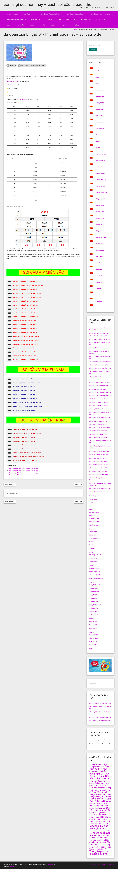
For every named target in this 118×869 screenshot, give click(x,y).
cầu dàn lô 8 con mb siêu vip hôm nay (100, 395)
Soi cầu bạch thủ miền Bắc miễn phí (99, 842)
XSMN (67, 19)
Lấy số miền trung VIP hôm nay (100, 14)
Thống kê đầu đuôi (100, 199)
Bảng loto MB (93, 621)
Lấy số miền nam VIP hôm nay (15, 19)
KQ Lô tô (53, 25)
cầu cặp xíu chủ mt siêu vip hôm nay (99, 427)
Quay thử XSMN (99, 288)
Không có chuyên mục (99, 834)
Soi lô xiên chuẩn (101, 844)
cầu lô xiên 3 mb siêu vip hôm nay (98, 402)
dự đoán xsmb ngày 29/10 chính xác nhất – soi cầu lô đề (23, 470)
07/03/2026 (13, 65)
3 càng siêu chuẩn (98, 770)
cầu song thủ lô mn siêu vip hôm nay (99, 488)
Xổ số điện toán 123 (100, 160)
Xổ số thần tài (99, 167)
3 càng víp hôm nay (99, 772)
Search (93, 49)
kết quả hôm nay (100, 90)
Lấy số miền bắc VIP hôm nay (76, 14)
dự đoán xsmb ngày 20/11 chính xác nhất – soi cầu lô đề (23, 474)
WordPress (50, 864)
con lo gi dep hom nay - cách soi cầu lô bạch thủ (33, 65)
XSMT (75, 19)
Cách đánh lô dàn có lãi (100, 800)
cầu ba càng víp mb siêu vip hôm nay (99, 336)
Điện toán (21, 25)
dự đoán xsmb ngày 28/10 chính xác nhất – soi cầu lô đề (23, 468)
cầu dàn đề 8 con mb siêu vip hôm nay (100, 368)
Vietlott (8, 25)
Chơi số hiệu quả (35, 19)
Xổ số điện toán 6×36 (95, 555)
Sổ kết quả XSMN (100, 103)
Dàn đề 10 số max (103, 823)
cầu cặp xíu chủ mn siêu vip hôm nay (99, 468)
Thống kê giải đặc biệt (98, 849)
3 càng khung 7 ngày (98, 764)
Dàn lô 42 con (99, 819)
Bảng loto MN (93, 625)
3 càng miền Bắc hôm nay (99, 768)
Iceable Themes (13, 866)
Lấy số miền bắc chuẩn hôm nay (51, 14)
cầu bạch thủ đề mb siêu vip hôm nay (100, 339)
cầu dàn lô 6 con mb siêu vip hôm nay (100, 392)
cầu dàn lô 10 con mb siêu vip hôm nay (100, 382)
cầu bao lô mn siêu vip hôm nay (98, 461)
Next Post (78, 484)
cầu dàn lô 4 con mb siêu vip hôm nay (100, 385)
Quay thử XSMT (99, 295)
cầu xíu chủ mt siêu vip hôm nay (98, 454)
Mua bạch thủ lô (99, 840)
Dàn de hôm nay (99, 811)
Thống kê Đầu (99, 224)
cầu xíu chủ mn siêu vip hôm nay (98, 492)
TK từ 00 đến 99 (99, 256)
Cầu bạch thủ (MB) (100, 173)
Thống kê (98, 147)
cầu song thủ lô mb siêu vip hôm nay (99, 417)
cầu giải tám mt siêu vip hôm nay (98, 434)
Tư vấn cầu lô (49, 19)
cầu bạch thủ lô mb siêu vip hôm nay (99, 348)
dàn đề (101, 821)
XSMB (59, 19)
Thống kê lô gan (100, 205)
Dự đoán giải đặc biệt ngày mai (98, 827)
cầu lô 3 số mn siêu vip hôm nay (98, 464)
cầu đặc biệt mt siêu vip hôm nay (98, 431)
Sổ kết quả (99, 19)
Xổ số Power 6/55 (94, 538)
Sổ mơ (97, 307)
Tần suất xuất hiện (100, 250)
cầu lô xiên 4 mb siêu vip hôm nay (98, 405)
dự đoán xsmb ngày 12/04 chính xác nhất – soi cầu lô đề (23, 472)
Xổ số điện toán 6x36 (101, 154)
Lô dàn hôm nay (101, 835)
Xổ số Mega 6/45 (94, 535)
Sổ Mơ (77, 25)
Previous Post (9, 484)
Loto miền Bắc (99, 263)
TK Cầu (32, 25)
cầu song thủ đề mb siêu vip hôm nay (100, 409)
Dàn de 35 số (101, 810)
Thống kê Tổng (99, 243)
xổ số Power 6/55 (100, 128)
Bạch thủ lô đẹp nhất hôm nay (100, 789)
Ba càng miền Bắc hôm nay (99, 777)
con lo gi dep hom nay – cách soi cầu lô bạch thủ (47, 4)
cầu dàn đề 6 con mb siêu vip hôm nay (100, 365)
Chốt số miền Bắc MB (12, 81)
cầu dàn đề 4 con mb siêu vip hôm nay (100, 362)
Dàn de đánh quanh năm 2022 (97, 816)
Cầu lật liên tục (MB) (101, 179)
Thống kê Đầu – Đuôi (101, 237)
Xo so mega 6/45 (100, 122)
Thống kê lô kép (100, 218)
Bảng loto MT (93, 628)
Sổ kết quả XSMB (100, 96)
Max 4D (97, 141)
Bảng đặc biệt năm (100, 792)
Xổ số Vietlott (93, 531)
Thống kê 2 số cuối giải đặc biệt (100, 845)
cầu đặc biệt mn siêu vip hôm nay (98, 471)
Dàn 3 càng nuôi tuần (98, 805)
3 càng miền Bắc (99, 765)
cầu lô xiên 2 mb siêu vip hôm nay (98, 399)
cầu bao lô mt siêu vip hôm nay (98, 424)
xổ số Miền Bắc (22, 99)
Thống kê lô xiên (100, 211)
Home (75, 29)
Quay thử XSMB (99, 282)
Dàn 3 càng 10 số (100, 803)
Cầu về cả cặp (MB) (100, 186)
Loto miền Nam (99, 269)
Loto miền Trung (100, 275)
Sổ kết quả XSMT (100, 109)
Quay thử (66, 25)
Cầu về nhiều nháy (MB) (101, 192)
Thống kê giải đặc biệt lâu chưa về (99, 852)
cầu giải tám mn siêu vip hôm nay (98, 474)
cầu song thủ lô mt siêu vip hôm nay (99, 451)
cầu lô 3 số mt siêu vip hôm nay (98, 437)
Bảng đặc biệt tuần (97, 796)
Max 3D (97, 135)
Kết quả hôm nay (86, 19)
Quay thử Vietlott (100, 301)
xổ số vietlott (99, 115)
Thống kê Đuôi (99, 231)
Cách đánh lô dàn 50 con (100, 797)
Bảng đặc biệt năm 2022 (100, 794)
